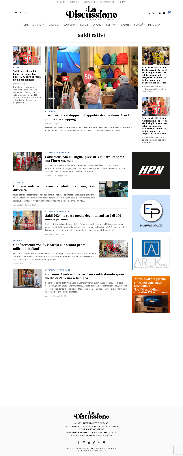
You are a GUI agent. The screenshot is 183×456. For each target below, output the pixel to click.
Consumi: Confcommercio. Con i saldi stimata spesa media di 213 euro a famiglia (84, 276)
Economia (17, 240)
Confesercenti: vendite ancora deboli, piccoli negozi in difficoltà (54, 188)
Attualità (50, 111)
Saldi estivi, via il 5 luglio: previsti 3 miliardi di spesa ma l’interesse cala (84, 159)
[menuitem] (60, 2)
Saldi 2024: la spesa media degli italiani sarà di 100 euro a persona (83, 217)
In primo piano (63, 153)
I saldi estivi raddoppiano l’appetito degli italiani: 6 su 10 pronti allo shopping (88, 117)
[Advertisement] (151, 359)
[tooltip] (145, 13)
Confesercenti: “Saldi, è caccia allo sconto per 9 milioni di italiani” (49, 247)
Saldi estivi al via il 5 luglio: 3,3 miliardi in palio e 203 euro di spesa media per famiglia (27, 75)
